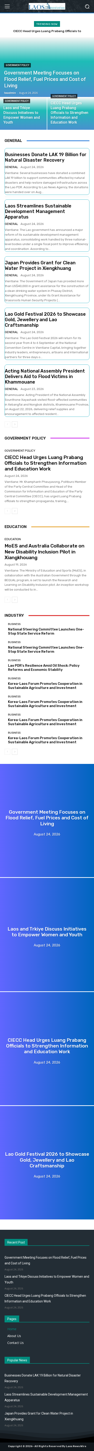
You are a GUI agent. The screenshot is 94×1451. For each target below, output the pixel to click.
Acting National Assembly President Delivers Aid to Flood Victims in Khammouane (45, 376)
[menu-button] (7, 6)
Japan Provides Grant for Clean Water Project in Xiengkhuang (40, 265)
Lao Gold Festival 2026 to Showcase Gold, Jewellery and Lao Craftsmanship (45, 319)
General (11, 167)
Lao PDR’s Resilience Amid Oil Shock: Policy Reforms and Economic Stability (44, 667)
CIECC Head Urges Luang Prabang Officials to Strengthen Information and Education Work (45, 463)
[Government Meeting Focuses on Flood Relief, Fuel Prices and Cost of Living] (47, 820)
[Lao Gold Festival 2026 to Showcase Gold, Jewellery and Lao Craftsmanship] (47, 1162)
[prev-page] (7, 424)
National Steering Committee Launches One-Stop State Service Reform (46, 631)
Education (13, 539)
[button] (87, 6)
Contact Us (15, 1342)
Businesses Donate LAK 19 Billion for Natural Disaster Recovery (45, 157)
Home (11, 1329)
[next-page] (15, 424)
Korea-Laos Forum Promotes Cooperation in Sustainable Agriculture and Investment (45, 686)
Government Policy (17, 65)
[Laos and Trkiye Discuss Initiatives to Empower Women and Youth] (23, 114)
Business (14, 624)
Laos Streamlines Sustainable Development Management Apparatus (38, 211)
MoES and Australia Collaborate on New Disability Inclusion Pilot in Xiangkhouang (44, 551)
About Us (14, 1336)
